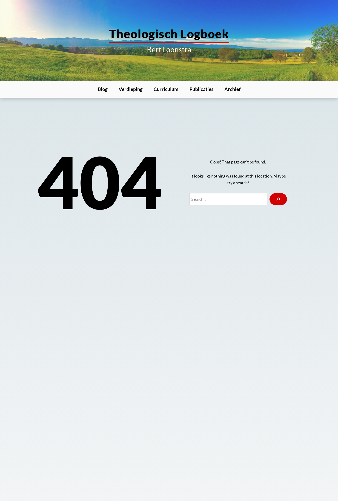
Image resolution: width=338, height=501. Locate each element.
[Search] (278, 199)
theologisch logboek (169, 33)
